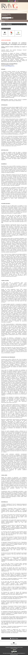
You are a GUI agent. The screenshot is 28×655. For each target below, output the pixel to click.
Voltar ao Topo (15, 638)
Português (11, 1)
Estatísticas (18, 34)
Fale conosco (14, 644)
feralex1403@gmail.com (9, 65)
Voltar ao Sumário (5, 28)
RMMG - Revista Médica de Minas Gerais (9, 8)
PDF (11, 34)
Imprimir (4, 34)
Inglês (17, 1)
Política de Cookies (14, 648)
